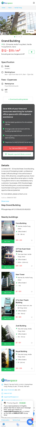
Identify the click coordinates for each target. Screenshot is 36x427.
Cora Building (21, 223)
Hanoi (10, 8)
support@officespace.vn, (13, 411)
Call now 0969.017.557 (19, 148)
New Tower (20, 274)
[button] (15, 37)
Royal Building (21, 351)
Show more (5, 201)
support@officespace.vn (11, 397)
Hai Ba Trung (18, 8)
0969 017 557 (8, 393)
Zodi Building (21, 326)
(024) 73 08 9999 (9, 390)
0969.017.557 (18, 413)
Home (3, 8)
